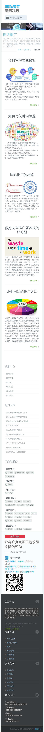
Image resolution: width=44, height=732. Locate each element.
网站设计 (10, 472)
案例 (8, 646)
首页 (19, 49)
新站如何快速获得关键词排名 (17, 421)
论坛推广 (10, 520)
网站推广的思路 (22, 174)
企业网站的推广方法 (22, 291)
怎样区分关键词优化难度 (15, 443)
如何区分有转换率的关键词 (16, 417)
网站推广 (10, 513)
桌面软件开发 (11, 505)
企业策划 (28, 529)
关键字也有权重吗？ (14, 447)
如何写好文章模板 (22, 60)
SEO (28, 513)
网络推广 (9, 382)
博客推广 (10, 517)
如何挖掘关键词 (12, 425)
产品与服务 (11, 638)
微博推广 (19, 517)
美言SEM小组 (13, 571)
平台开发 (30, 505)
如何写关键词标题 (22, 115)
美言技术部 (12, 566)
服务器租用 (11, 476)
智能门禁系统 (12, 642)
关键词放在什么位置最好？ (16, 451)
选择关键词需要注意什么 (15, 434)
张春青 (21, 561)
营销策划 (19, 529)
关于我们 (10, 654)
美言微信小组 (28, 571)
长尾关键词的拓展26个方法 (16, 412)
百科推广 (19, 520)
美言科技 (11, 561)
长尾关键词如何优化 (14, 438)
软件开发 (9, 387)
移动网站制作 (20, 472)
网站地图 (10, 650)
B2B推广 (28, 517)
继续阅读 (33, 105)
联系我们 (10, 658)
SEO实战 (9, 391)
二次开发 (21, 505)
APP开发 (10, 493)
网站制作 (9, 373)
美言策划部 (25, 566)
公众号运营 (20, 513)
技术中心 (27, 49)
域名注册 (30, 472)
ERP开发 (19, 501)
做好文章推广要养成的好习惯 (22, 229)
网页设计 (9, 378)
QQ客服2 (16, 629)
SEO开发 (28, 501)
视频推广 (28, 520)
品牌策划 (10, 529)
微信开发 (9, 395)
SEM (35, 513)
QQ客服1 (8, 629)
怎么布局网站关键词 (14, 430)
